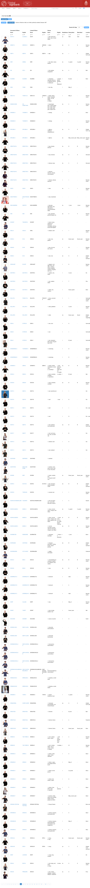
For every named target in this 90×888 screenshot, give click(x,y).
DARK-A (24, 365)
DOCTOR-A (24, 272)
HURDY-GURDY (25, 703)
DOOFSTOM (13, 467)
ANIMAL (24, 62)
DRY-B (23, 846)
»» (49, 884)
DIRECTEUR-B (13, 154)
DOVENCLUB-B (13, 635)
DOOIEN (12, 475)
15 (34, 884)
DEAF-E (24, 424)
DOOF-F (12, 433)
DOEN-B (12, 247)
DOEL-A (12, 230)
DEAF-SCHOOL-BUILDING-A (25, 670)
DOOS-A (12, 559)
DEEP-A (24, 53)
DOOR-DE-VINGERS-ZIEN (15, 500)
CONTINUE (24, 543)
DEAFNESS (24, 458)
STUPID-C (24, 340)
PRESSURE (24, 871)
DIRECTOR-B (25, 154)
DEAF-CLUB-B (25, 635)
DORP (11, 602)
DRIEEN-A (12, 736)
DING (11, 87)
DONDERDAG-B (13, 357)
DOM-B (11, 332)
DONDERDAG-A (13, 348)
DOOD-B (12, 382)
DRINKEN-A (12, 753)
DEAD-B (24, 382)
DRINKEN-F (12, 796)
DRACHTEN (12, 711)
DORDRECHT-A (13, 576)
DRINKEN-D (12, 779)
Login (80, 8)
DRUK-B (12, 871)
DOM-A (11, 323)
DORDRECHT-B (13, 585)
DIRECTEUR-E (13, 180)
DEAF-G (24, 441)
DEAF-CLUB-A (25, 627)
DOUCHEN (12, 618)
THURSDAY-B (25, 357)
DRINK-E (24, 787)
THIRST (24, 610)
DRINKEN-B (12, 762)
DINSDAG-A (12, 112)
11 (25, 884)
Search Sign (4, 19)
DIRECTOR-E (25, 180)
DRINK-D (24, 779)
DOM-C (12, 340)
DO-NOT (24, 264)
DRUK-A (12, 863)
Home (3, 8)
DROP (11, 855)
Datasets (8, 8)
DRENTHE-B (13, 728)
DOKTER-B (12, 281)
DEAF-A (24, 391)
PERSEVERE (25, 534)
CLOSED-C (24, 36)
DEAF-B (24, 399)
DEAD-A (24, 374)
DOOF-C (12, 408)
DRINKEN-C (12, 770)
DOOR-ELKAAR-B (14, 517)
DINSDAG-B (12, 121)
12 (27, 884)
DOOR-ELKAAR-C (14, 526)
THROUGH (24, 492)
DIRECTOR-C (25, 163)
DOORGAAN (13, 543)
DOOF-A (12, 391)
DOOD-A (12, 374)
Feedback (26, 8)
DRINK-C (24, 770)
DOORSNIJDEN (13, 551)
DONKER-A (12, 365)
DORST (12, 610)
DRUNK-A (24, 812)
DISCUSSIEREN (13, 205)
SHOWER (24, 618)
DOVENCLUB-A (13, 627)
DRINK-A (24, 753)
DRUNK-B (24, 821)
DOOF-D (12, 416)
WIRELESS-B (25, 686)
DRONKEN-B (13, 821)
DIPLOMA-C (12, 137)
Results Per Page (73, 27)
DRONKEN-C (13, 829)
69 (45, 884)
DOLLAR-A (12, 306)
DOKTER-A (12, 272)
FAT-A (23, 70)
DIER (11, 62)
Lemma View (11, 22)
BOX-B (23, 568)
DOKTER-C (12, 289)
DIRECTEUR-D (13, 171)
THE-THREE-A (25, 736)
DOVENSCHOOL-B (14, 652)
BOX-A (23, 559)
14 (32, 884)
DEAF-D (24, 416)
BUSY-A (24, 863)
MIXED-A (24, 509)
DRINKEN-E (12, 787)
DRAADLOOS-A (13, 677)
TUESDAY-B (24, 121)
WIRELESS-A (25, 677)
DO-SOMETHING (25, 104)
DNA (11, 213)
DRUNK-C (24, 829)
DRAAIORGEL (13, 703)
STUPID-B (24, 332)
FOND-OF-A (25, 298)
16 (36, 884)
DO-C (23, 255)
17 (39, 884)
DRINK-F (24, 796)
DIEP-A (11, 53)
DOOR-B (12, 492)
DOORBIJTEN (13, 534)
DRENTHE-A (13, 720)
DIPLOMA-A (12, 129)
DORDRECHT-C (13, 593)
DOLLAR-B (12, 315)
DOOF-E (12, 424)
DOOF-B (12, 399)
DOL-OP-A (12, 298)
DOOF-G (12, 441)
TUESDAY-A (24, 112)
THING (23, 87)
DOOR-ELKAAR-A (14, 509)
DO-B (23, 247)
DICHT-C (12, 36)
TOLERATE (24, 500)
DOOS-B (12, 568)
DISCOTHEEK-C (13, 196)
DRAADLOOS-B (13, 686)
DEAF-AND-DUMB (24, 467)
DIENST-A (12, 45)
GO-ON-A (24, 483)
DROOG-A (12, 838)
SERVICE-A (24, 45)
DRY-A (23, 838)
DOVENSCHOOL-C (14, 661)
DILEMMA (12, 78)
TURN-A (24, 694)
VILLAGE (24, 602)
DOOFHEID (12, 458)
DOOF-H (12, 450)
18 (41, 884)
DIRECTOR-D (25, 171)
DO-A (23, 239)
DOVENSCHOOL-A (14, 644)
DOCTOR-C (24, 289)
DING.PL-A (12, 95)
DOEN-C (12, 255)
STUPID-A (24, 323)
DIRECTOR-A (25, 146)
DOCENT (12, 222)
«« (2, 884)
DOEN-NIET (12, 264)
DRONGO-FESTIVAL (14, 804)
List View (4, 22)
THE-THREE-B (25, 745)
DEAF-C (24, 408)
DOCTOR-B (24, 281)
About (19, 8)
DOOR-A (12, 483)
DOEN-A (12, 239)
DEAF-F (24, 433)
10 (22, 884)
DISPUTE (24, 205)
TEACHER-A (25, 222)
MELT (23, 475)
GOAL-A (24, 230)
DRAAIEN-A (12, 694)
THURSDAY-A (25, 348)
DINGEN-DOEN (13, 104)
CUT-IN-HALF (25, 551)
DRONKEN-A (13, 812)
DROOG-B (12, 846)
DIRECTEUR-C (13, 163)
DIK (11, 70)
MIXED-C (24, 526)
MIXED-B (24, 517)
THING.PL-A (25, 95)
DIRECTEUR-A (13, 146)
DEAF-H (24, 450)
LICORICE (24, 855)
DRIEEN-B (12, 745)
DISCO (11, 188)
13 (29, 884)
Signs (14, 8)
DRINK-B (24, 762)
